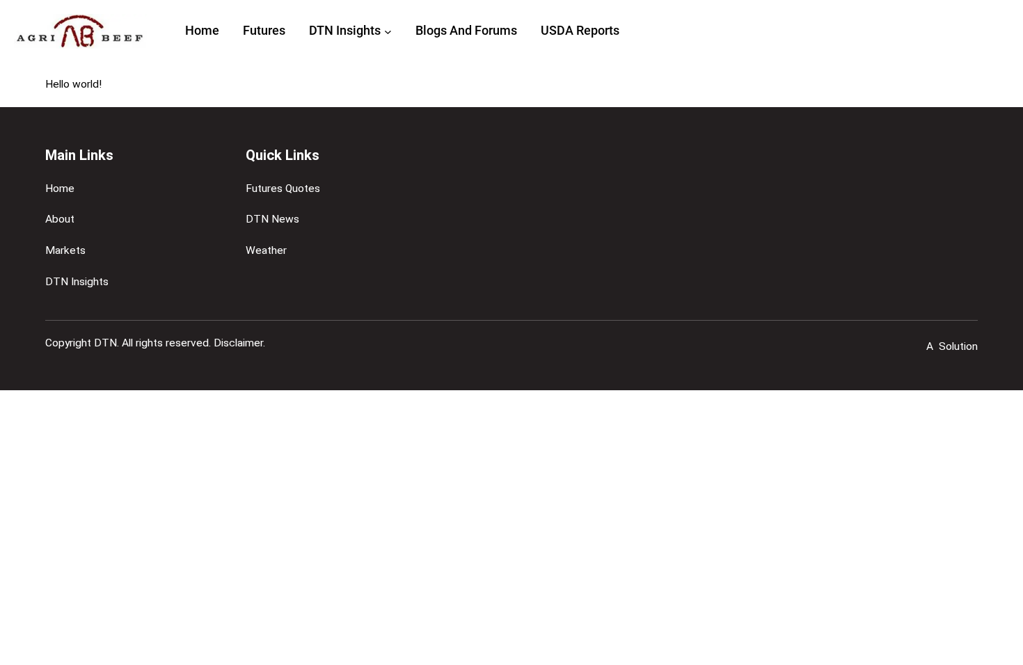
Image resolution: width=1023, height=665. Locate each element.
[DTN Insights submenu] (388, 31)
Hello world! (73, 84)
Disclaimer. (239, 343)
